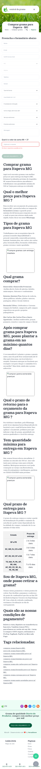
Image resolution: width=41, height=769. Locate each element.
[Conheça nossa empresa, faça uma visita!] (25, 706)
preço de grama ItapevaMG (14, 651)
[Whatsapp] (36, 756)
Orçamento (32, 754)
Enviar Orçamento (11, 156)
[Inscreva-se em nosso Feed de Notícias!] (37, 706)
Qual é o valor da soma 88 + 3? (15, 140)
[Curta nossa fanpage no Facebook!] (29, 706)
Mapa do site (9, 744)
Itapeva (33, 30)
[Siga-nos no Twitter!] (33, 706)
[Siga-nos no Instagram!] (21, 706)
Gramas (30, 751)
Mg (27, 30)
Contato (31, 757)
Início (6, 30)
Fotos (30, 749)
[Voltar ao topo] (36, 764)
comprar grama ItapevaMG (14, 648)
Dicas (30, 746)
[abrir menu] (34, 9)
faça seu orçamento (19, 725)
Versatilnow (32, 732)
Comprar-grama (17, 30)
